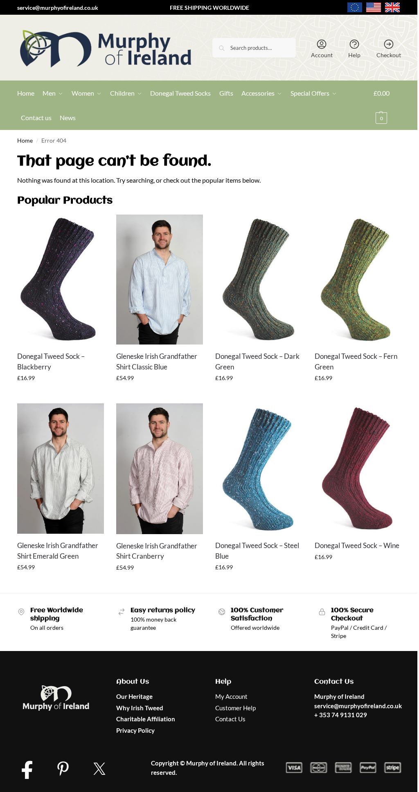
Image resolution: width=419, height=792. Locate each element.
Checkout (388, 54)
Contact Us (230, 719)
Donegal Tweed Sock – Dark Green (257, 361)
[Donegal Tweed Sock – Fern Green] (358, 280)
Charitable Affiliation (145, 719)
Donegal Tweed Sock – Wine (357, 545)
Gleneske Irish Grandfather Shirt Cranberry (156, 551)
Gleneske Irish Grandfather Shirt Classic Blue (156, 361)
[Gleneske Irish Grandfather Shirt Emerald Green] (60, 468)
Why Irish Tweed (139, 707)
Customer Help (235, 707)
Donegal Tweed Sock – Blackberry (51, 361)
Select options (61, 395)
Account (322, 54)
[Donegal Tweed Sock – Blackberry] (60, 280)
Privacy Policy (135, 730)
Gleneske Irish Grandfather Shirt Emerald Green (57, 550)
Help (354, 54)
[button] (388, 105)
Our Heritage (134, 696)
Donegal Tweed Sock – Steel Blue (257, 550)
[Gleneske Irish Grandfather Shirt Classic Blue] (159, 280)
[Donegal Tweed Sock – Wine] (358, 468)
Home (25, 140)
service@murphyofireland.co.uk (57, 7)
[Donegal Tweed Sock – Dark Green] (258, 280)
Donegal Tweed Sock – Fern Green (356, 361)
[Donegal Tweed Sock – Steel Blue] (258, 468)
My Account (231, 696)
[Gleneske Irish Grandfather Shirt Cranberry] (159, 468)
